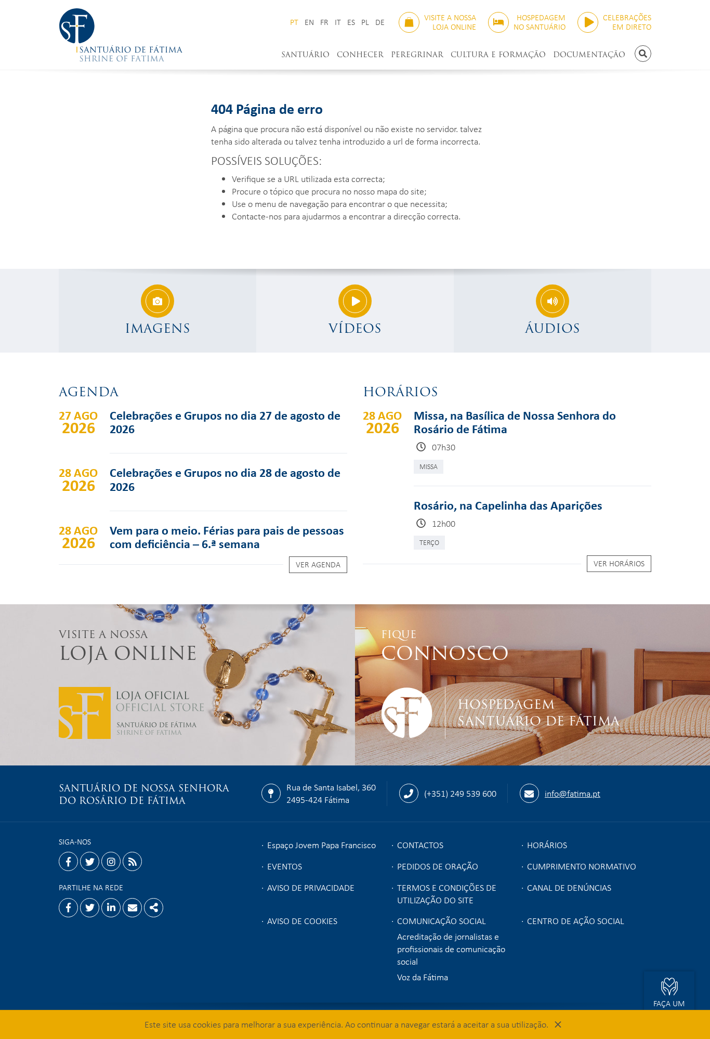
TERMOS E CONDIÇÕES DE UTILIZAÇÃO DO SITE (446, 893)
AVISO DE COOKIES (302, 920)
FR (324, 22)
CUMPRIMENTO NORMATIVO (581, 866)
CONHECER (360, 54)
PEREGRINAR (417, 54)
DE (380, 22)
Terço (429, 542)
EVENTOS (284, 866)
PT (294, 22)
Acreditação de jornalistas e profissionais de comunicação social (451, 948)
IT (338, 22)
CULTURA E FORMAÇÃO (498, 54)
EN (309, 22)
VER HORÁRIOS (619, 563)
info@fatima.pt (572, 793)
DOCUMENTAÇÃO (589, 54)
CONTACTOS (420, 844)
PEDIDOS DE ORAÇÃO (437, 866)
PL (365, 22)
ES (351, 22)
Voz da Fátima (422, 976)
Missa (428, 466)
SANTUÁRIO (305, 54)
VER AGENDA (318, 564)
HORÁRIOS (547, 844)
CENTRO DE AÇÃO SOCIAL (575, 920)
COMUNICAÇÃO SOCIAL (441, 920)
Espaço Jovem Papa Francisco (321, 844)
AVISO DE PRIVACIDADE (310, 887)
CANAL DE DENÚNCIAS (569, 887)
